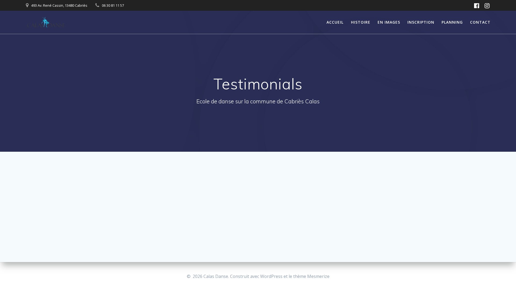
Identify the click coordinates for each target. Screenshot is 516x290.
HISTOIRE (360, 22)
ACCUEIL (335, 22)
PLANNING (452, 22)
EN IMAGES (389, 22)
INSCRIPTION (420, 22)
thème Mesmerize (311, 276)
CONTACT (480, 22)
